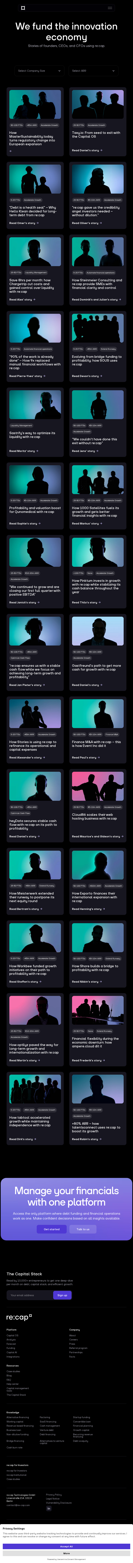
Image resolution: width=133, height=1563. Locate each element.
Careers (73, 1340)
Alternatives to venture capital (52, 1442)
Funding (11, 1348)
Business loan (14, 1430)
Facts (72, 1357)
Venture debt (47, 1430)
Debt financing (47, 1434)
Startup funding (81, 1417)
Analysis (11, 1340)
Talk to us (83, 1229)
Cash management (50, 1426)
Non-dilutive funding (18, 1434)
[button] (39, 71)
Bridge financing (15, 1441)
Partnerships (75, 1352)
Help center (13, 1384)
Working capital (15, 1422)
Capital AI (12, 1352)
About (72, 1335)
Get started (52, 1229)
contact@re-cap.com (18, 1505)
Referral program (78, 1348)
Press (72, 1344)
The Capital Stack (16, 1395)
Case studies (13, 1371)
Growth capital (81, 1430)
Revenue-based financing (20, 1426)
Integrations (13, 1357)
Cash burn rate (14, 1447)
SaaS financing (48, 1422)
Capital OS (12, 1335)
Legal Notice (52, 1499)
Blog (9, 1375)
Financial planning (83, 1426)
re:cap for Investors (17, 1471)
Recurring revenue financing (83, 1435)
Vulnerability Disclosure (59, 1503)
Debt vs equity (80, 1441)
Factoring (45, 1417)
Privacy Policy (54, 1495)
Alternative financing (18, 1417)
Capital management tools (18, 1389)
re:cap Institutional (16, 1475)
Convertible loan (82, 1422)
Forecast (11, 1344)
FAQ (9, 1380)
